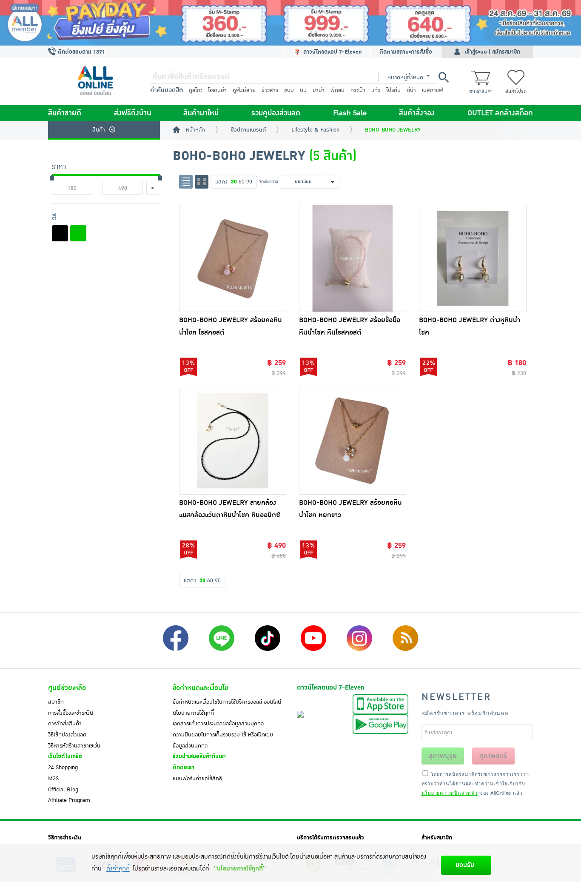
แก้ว (375, 90)
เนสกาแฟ (432, 90)
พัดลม (337, 90)
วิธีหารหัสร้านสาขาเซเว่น (74, 746)
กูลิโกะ (195, 90)
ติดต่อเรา (183, 767)
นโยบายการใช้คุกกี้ (193, 713)
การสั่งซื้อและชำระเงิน (70, 713)
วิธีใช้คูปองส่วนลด (67, 734)
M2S (53, 778)
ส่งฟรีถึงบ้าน (132, 113)
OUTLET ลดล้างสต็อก (500, 113)
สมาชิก (56, 702)
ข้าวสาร (270, 90)
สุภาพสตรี (493, 756)
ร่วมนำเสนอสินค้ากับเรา (199, 756)
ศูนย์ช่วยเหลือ (67, 688)
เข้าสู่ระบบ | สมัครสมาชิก (492, 52)
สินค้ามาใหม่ (201, 113)
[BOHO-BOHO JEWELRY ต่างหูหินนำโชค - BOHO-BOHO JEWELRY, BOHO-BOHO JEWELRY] (472, 258)
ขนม (289, 90)
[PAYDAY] (290, 23)
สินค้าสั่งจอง (417, 113)
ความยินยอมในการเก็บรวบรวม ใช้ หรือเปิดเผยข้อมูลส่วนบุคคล (223, 740)
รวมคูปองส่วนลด (275, 113)
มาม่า (319, 90)
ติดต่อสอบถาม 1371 (80, 52)
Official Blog (63, 789)
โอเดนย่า (217, 90)
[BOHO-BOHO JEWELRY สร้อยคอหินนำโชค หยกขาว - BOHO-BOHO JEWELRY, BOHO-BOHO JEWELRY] (352, 440)
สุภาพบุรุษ (443, 756)
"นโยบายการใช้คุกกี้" (239, 868)
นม (303, 90)
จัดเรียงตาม (268, 181)
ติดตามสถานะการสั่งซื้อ (405, 52)
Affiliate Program (69, 800)
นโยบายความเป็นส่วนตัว (450, 792)
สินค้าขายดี (64, 113)
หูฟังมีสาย (244, 90)
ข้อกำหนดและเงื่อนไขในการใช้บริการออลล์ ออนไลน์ (227, 702)
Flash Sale (350, 113)
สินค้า (98, 130)
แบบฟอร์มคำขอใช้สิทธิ (197, 778)
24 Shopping (63, 767)
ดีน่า (411, 90)
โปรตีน (393, 90)
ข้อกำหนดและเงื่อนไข (200, 688)
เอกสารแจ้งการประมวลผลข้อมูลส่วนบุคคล (218, 723)
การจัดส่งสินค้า (65, 723)
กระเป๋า (357, 90)
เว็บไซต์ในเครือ (65, 756)
